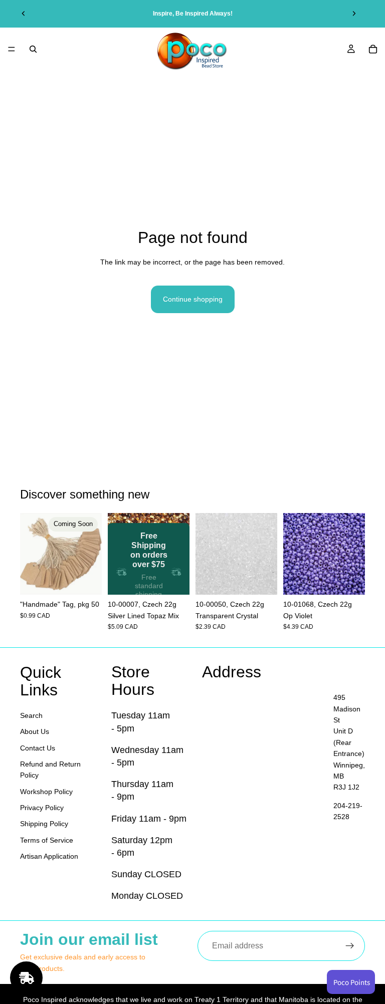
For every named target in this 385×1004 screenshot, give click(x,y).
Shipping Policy (44, 824)
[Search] (33, 49)
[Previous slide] (24, 14)
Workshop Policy (46, 792)
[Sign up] (349, 945)
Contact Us (37, 748)
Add (182, 579)
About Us (34, 731)
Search (31, 715)
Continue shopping (193, 299)
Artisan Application (49, 856)
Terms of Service (46, 840)
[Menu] (11, 49)
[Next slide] (354, 14)
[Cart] (373, 49)
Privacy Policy (42, 808)
